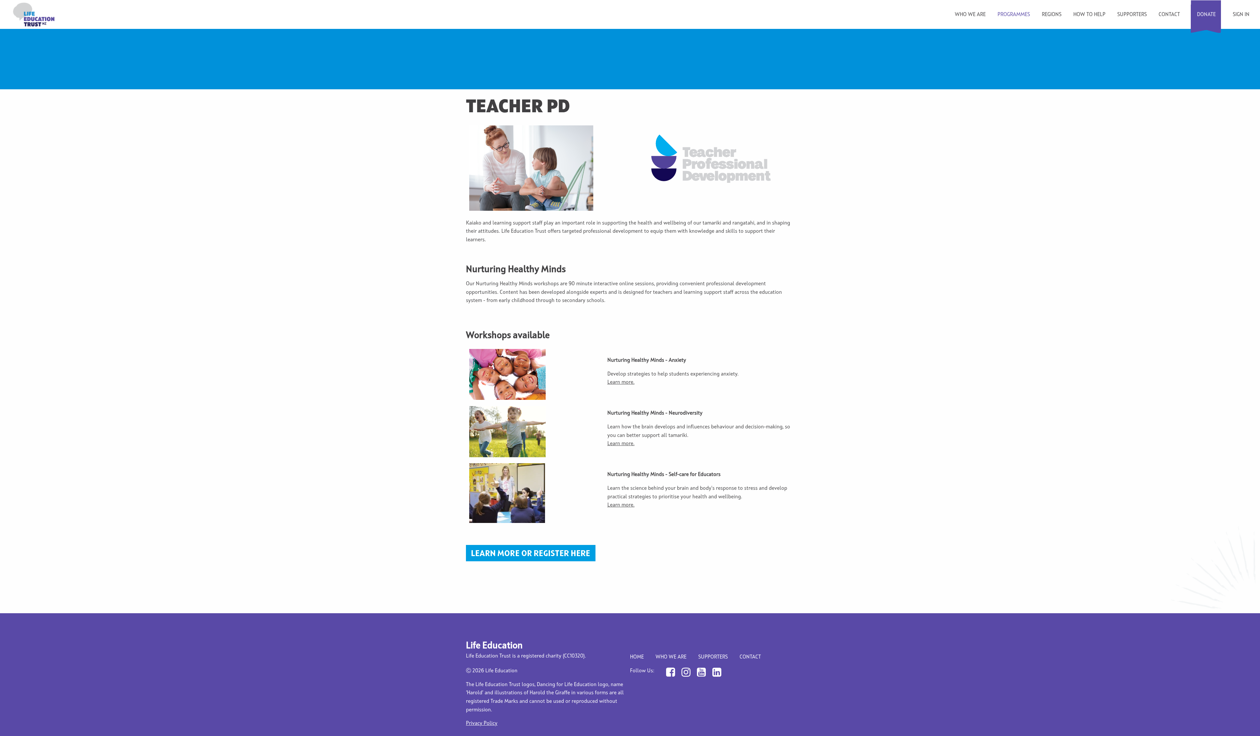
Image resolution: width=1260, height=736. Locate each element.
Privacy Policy (481, 723)
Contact (1169, 14)
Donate (1206, 14)
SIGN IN (1241, 14)
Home (637, 657)
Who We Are (671, 657)
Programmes (1014, 14)
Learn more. (621, 382)
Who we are (970, 14)
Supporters (1132, 14)
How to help (1089, 14)
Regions (1051, 14)
